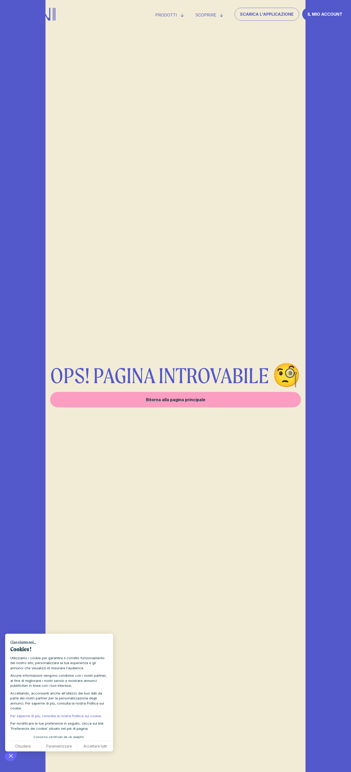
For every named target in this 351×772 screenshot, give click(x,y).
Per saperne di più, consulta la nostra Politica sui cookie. (56, 716)
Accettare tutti (95, 746)
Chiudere (23, 746)
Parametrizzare (59, 746)
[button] (11, 755)
